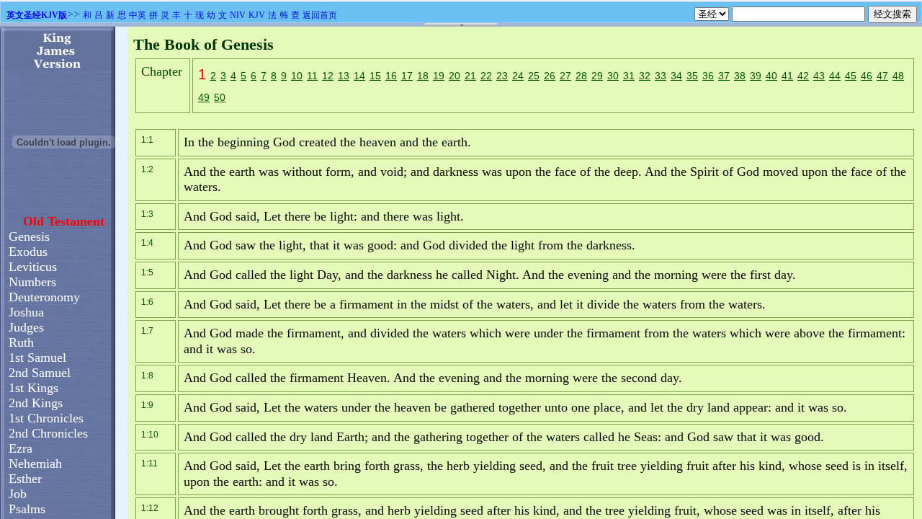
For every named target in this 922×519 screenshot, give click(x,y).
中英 (137, 15)
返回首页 (320, 15)
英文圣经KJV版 (36, 15)
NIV (238, 15)
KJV (257, 15)
